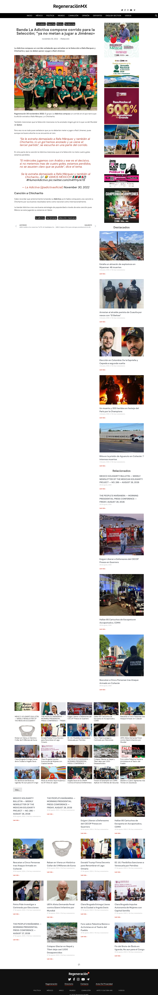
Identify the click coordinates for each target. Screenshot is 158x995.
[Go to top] (154, 990)
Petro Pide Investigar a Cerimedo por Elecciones (103, 739)
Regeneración (20, 113)
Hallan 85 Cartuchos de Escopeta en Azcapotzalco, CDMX (104, 718)
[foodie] (121, 186)
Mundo (61, 15)
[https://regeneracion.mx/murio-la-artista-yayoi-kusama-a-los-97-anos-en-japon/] (52, 774)
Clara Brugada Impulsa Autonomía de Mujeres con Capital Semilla (51, 761)
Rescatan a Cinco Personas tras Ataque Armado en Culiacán (132, 718)
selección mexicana (67, 218)
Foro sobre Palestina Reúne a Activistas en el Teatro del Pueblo (131, 761)
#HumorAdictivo (37, 180)
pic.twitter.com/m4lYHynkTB (67, 180)
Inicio (29, 15)
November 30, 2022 (76, 187)
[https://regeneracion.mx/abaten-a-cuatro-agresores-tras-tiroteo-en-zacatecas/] (132, 774)
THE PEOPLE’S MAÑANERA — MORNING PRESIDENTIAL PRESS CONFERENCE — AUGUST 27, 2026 (79, 761)
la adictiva (40, 218)
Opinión (85, 15)
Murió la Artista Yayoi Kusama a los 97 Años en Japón (53, 782)
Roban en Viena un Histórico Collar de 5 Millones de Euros (26, 739)
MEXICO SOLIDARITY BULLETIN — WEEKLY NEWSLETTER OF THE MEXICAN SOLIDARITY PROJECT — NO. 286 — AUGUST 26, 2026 (121, 479)
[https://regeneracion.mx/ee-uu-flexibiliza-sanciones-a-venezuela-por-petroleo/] (79, 732)
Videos (128, 15)
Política (50, 15)
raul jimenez (51, 218)
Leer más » (102, 274)
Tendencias (70, 24)
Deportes (97, 15)
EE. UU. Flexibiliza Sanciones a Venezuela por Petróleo (79, 739)
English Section (113, 15)
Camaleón (73, 15)
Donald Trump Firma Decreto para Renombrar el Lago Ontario (52, 740)
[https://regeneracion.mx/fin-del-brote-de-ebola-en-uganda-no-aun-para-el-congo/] (26, 774)
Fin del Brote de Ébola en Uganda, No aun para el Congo (26, 782)
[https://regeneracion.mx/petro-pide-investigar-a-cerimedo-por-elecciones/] (105, 732)
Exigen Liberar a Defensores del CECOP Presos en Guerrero (79, 718)
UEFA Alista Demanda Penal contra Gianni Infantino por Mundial (131, 740)
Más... (17, 790)
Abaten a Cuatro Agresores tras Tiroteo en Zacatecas (132, 782)
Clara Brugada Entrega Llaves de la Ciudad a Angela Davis (26, 760)
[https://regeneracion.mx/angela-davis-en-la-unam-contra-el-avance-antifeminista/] (79, 774)
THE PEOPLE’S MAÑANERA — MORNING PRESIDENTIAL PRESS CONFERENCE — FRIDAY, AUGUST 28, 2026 (118, 498)
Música (60, 24)
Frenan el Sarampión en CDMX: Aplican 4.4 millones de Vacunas (106, 782)
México (39, 15)
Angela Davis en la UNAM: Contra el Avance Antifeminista (79, 782)
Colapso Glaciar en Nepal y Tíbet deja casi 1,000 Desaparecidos (104, 761)
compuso (66, 113)
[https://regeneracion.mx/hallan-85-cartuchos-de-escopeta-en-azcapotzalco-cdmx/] (105, 710)
